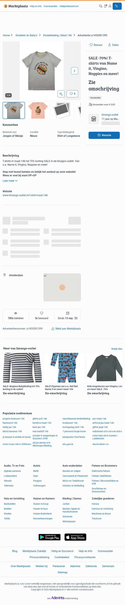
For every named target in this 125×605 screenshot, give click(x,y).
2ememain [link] (108, 566)
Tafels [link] (7, 518)
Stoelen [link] (7, 513)
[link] (15, 6)
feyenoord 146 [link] (10, 423)
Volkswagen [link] (39, 485)
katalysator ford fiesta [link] (73, 437)
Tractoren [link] (97, 518)
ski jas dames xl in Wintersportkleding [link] (42, 444)
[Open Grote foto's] (61, 93)
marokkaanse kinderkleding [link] (76, 418)
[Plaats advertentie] (117, 6)
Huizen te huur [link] (40, 508)
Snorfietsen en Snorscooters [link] (99, 490)
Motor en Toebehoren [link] (73, 480)
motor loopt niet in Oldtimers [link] (17, 444)
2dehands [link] (91, 566)
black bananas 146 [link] (12, 431)
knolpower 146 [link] (69, 423)
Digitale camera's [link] (12, 471)
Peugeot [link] (37, 480)
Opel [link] (35, 476)
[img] (14, 110)
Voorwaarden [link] (50, 6)
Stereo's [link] (8, 480)
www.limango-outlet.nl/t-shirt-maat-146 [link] (25, 195)
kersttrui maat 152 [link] (42, 423)
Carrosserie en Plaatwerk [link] (75, 476)
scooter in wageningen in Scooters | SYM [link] (45, 437)
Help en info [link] (36, 6)
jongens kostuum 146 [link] (13, 418)
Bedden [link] (8, 508)
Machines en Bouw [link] (101, 513)
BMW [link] (36, 471)
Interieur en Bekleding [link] (73, 485)
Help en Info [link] (85, 551)
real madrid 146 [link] (40, 431)
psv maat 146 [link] (99, 418)
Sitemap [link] (62, 572)
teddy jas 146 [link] (9, 427)
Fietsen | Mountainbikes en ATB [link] (105, 482)
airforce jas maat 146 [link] (103, 423)
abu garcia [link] (67, 444)
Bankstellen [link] (10, 504)
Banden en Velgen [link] (71, 471)
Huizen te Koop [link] (41, 504)
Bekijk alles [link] (116, 349)
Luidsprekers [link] (10, 476)
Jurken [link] (65, 504)
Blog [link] (14, 551)
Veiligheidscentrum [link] (69, 6)
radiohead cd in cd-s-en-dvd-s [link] (107, 431)
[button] (105, 6)
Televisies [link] (8, 485)
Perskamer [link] (59, 566)
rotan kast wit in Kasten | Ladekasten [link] (104, 437)
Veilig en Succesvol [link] (62, 551)
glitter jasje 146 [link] (100, 427)
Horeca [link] (95, 504)
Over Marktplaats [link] (20, 566)
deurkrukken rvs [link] (100, 444)
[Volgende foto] (74, 70)
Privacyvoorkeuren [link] (85, 557)
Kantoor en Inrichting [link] (102, 508)
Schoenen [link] (67, 516)
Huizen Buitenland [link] (42, 513)
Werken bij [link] (42, 566)
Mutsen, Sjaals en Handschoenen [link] (71, 510)
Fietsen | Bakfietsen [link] (101, 476)
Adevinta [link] (75, 566)
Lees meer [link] (8, 180)
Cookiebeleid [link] (62, 557)
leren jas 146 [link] (39, 427)
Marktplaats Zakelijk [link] (34, 551)
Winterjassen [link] (69, 521)
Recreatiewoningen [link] (43, 518)
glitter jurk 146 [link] (40, 418)
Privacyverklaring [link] (39, 557)
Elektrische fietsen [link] (101, 471)
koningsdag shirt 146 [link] (73, 427)
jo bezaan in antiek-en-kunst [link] (17, 437)
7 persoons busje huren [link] (74, 431)
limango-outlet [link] (110, 114)
